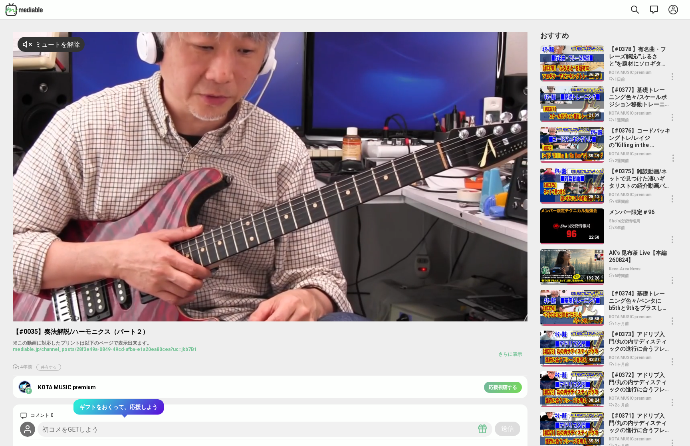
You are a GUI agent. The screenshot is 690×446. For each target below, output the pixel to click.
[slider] (479, 315)
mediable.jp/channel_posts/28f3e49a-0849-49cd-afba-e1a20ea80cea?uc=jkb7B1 (105, 349)
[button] (501, 314)
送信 (507, 428)
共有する (49, 367)
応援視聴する (503, 387)
